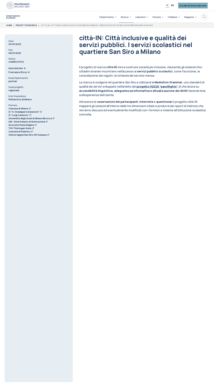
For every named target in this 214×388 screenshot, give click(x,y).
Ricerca (124, 17)
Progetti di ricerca (26, 25)
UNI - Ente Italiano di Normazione (26, 121)
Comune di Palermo (19, 131)
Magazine (189, 17)
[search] (204, 16)
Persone (157, 17)
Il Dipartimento (106, 17)
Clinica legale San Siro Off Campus (27, 134)
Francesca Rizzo (17, 72)
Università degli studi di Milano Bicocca (30, 118)
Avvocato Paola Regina (21, 124)
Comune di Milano (18, 108)
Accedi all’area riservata (192, 5)
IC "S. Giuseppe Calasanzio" (23, 111)
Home (9, 25)
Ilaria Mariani (15, 68)
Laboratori (140, 17)
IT (167, 5)
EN (172, 5)
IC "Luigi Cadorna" (18, 115)
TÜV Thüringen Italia (19, 128)
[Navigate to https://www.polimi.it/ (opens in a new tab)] (18, 5)
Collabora (172, 17)
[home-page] (13, 17)
